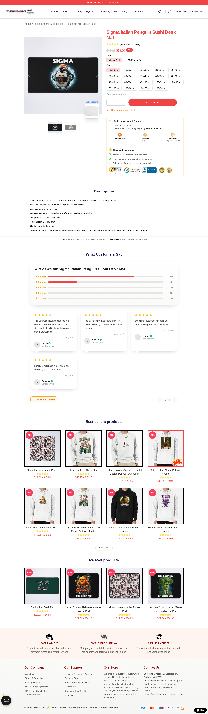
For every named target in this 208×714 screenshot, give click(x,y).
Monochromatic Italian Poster (42, 470)
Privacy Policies (32, 682)
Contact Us (70, 687)
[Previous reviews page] (160, 400)
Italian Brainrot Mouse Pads (81, 24)
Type (108, 55)
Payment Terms (72, 678)
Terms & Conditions (34, 678)
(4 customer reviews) (130, 44)
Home (27, 24)
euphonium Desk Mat (42, 607)
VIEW (42, 463)
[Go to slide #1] (55, 127)
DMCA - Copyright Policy (37, 687)
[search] (160, 12)
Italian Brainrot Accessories (48, 24)
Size (108, 65)
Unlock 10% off (6, 700)
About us (29, 674)
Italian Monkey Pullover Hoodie (42, 527)
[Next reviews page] (175, 400)
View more (104, 548)
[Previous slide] (29, 75)
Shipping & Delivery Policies (78, 674)
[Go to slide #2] (71, 127)
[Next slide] (97, 75)
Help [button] (202, 710)
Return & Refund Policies (77, 682)
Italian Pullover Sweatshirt (83, 470)
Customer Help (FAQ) (75, 691)
